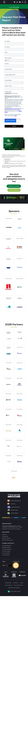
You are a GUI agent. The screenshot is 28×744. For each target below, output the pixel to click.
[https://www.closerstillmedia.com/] (22, 575)
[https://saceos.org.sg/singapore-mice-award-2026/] (6, 566)
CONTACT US (4, 534)
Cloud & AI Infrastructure (16, 500)
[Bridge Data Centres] (19, 247)
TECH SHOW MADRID (6, 553)
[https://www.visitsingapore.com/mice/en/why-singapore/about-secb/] (5, 577)
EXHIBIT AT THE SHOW (6, 538)
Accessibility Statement (18, 585)
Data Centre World (14, 513)
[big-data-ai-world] (8, 510)
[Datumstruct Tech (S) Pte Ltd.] (8, 307)
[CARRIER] (8, 268)
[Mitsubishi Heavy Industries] (8, 227)
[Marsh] (19, 307)
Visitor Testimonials (14, 190)
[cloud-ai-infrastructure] (8, 500)
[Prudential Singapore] (8, 248)
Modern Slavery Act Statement (14, 587)
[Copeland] (19, 267)
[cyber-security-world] (8, 507)
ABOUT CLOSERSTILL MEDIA (7, 540)
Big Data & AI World (14, 510)
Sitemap (21, 582)
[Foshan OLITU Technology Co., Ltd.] (19, 287)
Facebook (14, 2)
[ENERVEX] (8, 287)
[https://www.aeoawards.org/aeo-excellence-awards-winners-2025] (3, 566)
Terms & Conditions (8, 585)
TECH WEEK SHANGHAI (6, 547)
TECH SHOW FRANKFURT (7, 549)
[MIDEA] (19, 227)
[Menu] (25, 2)
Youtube (20, 2)
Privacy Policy (15, 582)
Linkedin (17, 2)
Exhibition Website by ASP (15, 591)
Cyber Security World (15, 507)
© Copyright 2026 (8, 582)
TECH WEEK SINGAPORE (6, 545)
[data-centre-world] (8, 513)
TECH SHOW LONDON (6, 551)
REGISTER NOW (5, 536)
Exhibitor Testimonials (13, 186)
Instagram (22, 2)
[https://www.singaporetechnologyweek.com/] (14, 496)
